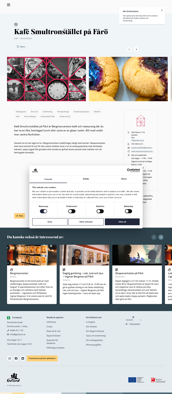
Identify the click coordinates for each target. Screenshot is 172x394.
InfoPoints (51, 322)
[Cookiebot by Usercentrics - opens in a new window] (129, 170)
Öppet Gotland (53, 336)
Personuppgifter (93, 345)
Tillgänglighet (134, 324)
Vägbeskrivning (137, 140)
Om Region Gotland (95, 331)
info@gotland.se (17, 335)
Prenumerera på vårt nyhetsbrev (42, 358)
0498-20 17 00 (16, 330)
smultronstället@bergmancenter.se (145, 148)
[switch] (71, 211)
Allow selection (86, 222)
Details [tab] (86, 179)
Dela (21, 216)
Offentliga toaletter (56, 348)
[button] (129, 49)
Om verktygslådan (94, 340)
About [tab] (124, 179)
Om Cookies (91, 327)
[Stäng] (162, 10)
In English (90, 322)
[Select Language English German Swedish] (134, 318)
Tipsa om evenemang (96, 336)
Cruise (49, 327)
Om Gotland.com (94, 318)
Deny (50, 222)
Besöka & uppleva (55, 318)
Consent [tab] (48, 179)
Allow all (122, 222)
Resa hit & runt (53, 331)
